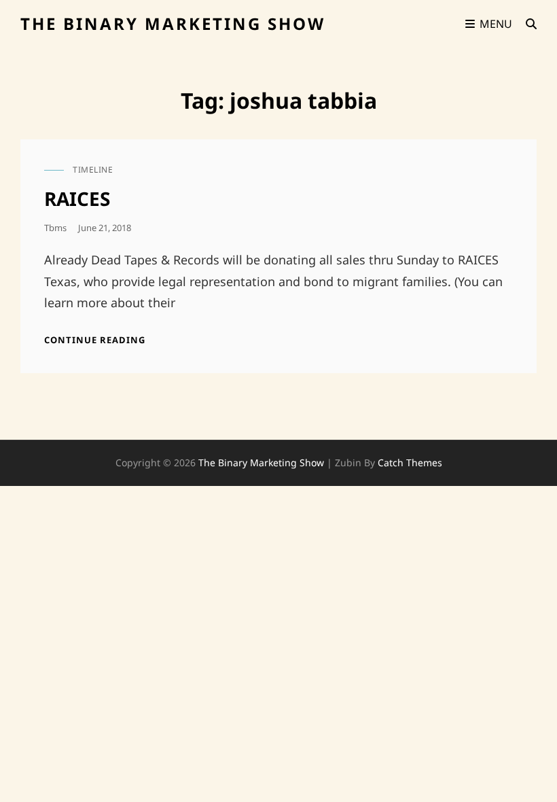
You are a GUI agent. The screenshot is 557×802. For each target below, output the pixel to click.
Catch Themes (410, 462)
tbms (55, 228)
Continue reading (94, 339)
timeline (93, 169)
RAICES (77, 198)
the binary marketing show (172, 23)
